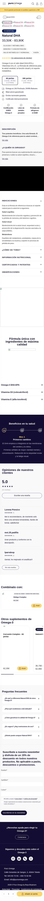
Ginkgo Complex (19, 597)
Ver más (5, 140)
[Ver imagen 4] (7, 26)
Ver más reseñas (10, 567)
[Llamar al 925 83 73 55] (25, 859)
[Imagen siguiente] (39, 17)
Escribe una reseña (22, 495)
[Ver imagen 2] (18, 22)
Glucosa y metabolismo (13, 45)
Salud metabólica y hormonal (16, 52)
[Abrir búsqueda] (33, 4)
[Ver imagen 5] (18, 26)
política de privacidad (30, 798)
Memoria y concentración (14, 49)
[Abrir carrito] (41, 4)
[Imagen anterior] (5, 17)
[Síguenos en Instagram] (13, 859)
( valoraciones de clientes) (21, 58)
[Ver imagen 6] (29, 26)
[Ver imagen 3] (29, 22)
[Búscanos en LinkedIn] (19, 859)
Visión (36, 52)
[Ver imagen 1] (7, 22)
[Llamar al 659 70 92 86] (31, 859)
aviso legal (18, 798)
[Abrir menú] (4, 4)
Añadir (38, 605)
